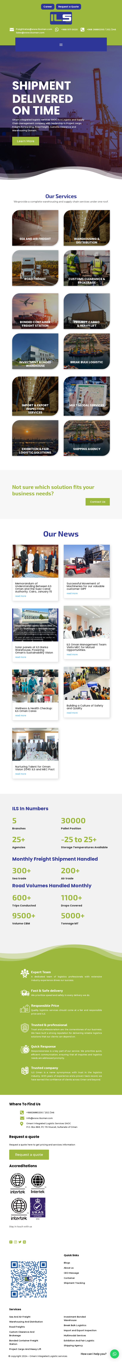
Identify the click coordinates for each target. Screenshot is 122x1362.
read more (20, 596)
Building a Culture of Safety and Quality (85, 707)
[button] (114, 1353)
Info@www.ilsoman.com (39, 1118)
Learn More (25, 141)
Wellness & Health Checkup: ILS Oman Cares (33, 709)
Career (47, 6)
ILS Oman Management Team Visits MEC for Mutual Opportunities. (86, 647)
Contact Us (97, 502)
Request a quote (29, 1155)
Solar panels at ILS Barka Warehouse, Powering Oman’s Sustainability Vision (34, 649)
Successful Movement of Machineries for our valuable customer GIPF (85, 586)
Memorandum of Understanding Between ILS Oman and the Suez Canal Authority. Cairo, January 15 (33, 587)
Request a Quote (68, 6)
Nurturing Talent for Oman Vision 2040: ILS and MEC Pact (35, 768)
